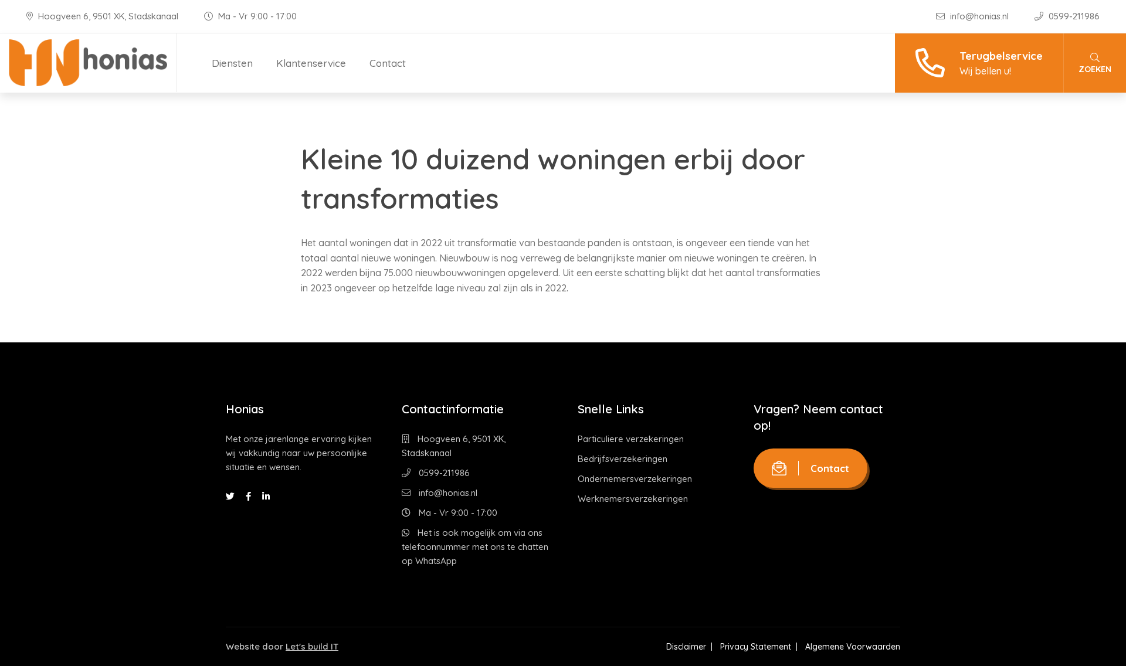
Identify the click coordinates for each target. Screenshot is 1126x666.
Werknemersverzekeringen (633, 498)
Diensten (232, 63)
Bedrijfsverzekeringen (622, 458)
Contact (387, 63)
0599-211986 (1073, 16)
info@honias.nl (979, 16)
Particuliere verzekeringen (631, 438)
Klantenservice (311, 63)
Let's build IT (312, 646)
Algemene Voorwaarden (852, 646)
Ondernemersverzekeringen (635, 478)
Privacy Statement (755, 646)
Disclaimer (686, 646)
